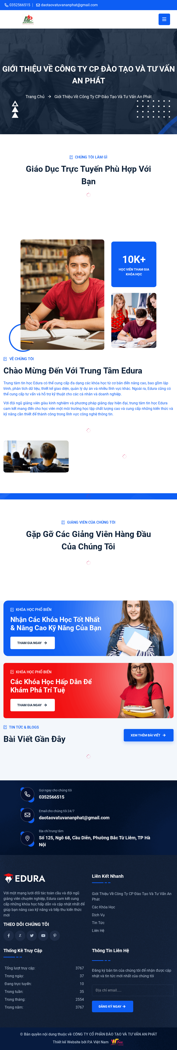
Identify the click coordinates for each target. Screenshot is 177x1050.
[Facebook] (8, 935)
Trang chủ (35, 96)
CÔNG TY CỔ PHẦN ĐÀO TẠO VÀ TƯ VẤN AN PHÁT (115, 1034)
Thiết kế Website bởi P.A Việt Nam (81, 1042)
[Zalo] (20, 935)
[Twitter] (32, 935)
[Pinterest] (55, 935)
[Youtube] (43, 935)
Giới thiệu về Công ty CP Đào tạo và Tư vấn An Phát (103, 96)
